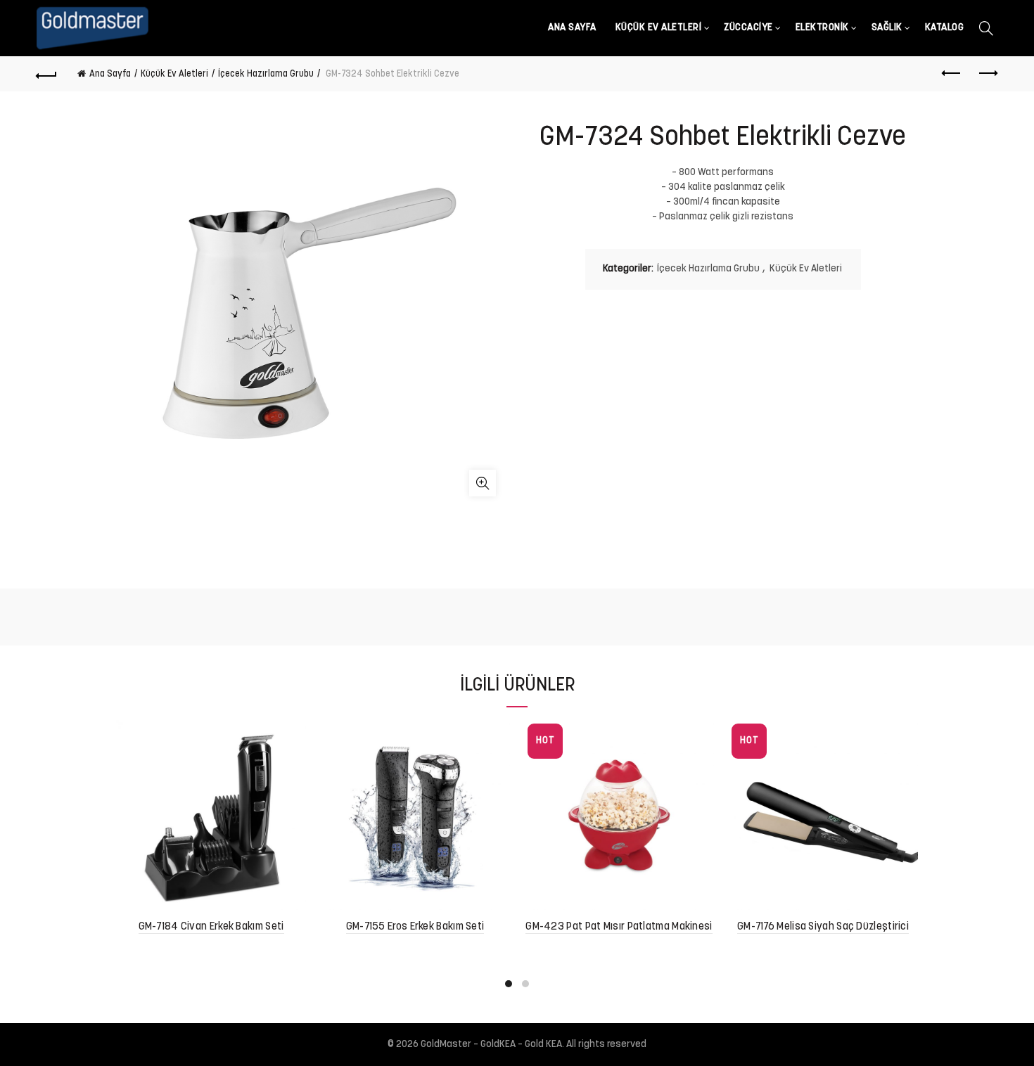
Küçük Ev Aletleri (658, 28)
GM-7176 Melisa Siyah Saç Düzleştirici (823, 927)
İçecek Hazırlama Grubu (266, 74)
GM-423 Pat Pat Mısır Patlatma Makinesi (618, 927)
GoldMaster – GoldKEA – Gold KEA (491, 1044)
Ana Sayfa (572, 28)
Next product (986, 74)
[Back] (47, 74)
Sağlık (887, 28)
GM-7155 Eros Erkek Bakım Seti (415, 927)
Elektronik (822, 28)
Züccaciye (748, 28)
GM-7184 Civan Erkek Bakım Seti (211, 927)
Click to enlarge (482, 483)
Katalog (944, 28)
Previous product (951, 74)
